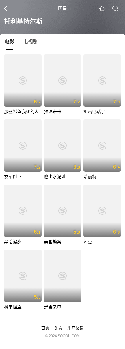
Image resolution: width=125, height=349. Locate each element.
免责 (58, 327)
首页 (45, 327)
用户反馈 (75, 327)
